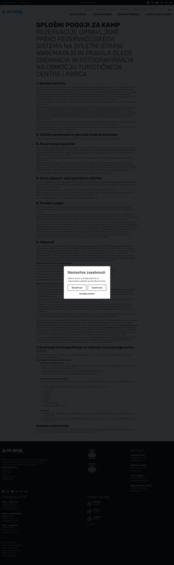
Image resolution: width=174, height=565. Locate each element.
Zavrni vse (97, 287)
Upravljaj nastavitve (87, 294)
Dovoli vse (77, 287)
